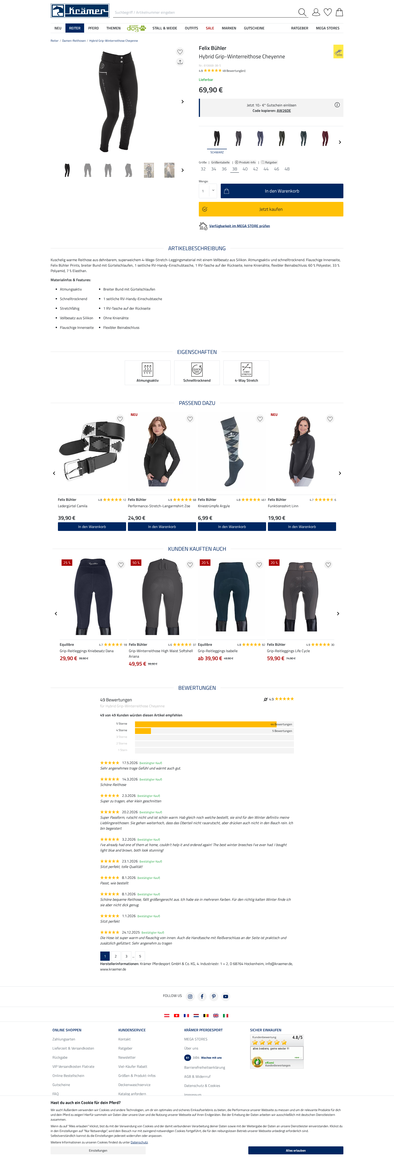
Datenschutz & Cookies (202, 1085)
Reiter (55, 40)
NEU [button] (57, 28)
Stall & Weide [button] (165, 28)
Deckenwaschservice (134, 1084)
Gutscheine (61, 1084)
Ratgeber (271, 162)
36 (224, 168)
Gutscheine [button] (254, 28)
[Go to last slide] (54, 473)
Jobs (204, 1057)
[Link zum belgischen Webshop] (206, 1015)
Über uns (191, 1048)
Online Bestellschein (68, 1075)
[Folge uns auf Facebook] (202, 996)
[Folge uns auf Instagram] (190, 996)
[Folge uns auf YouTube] (225, 996)
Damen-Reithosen (74, 40)
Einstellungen (98, 1150)
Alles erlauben (296, 1150)
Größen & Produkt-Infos (137, 1075)
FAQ (55, 1093)
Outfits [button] (191, 28)
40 (245, 168)
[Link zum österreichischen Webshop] (167, 1015)
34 (213, 168)
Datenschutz (139, 1142)
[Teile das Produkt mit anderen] (180, 62)
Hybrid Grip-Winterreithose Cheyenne (113, 40)
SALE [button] (210, 28)
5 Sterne (121, 723)
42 (255, 168)
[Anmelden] (316, 11)
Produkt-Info (247, 162)
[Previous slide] (54, 101)
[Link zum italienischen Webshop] (226, 1015)
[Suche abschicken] (303, 12)
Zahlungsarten (63, 1039)
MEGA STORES (328, 28)
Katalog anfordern (132, 1093)
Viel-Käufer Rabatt (132, 1066)
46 (276, 168)
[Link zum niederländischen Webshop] (197, 1015)
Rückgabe (59, 1057)
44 (266, 168)
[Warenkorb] (339, 11)
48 (287, 168)
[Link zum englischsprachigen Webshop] (216, 1015)
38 (234, 168)
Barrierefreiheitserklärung (204, 1067)
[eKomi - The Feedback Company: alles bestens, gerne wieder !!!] (277, 1051)
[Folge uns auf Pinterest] (213, 996)
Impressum (192, 1094)
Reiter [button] (74, 28)
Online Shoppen (66, 1030)
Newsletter (127, 1057)
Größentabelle (220, 162)
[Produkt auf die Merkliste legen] (180, 51)
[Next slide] (182, 101)
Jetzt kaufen (271, 209)
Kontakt (124, 1039)
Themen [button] (113, 28)
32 (203, 168)
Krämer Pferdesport (203, 1030)
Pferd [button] (93, 28)
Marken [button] (229, 28)
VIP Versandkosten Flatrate (73, 1066)
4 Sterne (121, 730)
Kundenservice (132, 1030)
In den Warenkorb (92, 526)
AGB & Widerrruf (197, 1076)
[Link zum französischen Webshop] (187, 1015)
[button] (136, 28)
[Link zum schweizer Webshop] (177, 1015)
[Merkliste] (328, 11)
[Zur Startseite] (80, 10)
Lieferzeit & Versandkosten (73, 1048)
